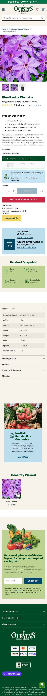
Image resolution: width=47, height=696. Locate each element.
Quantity (5, 186)
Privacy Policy (18, 590)
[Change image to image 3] (22, 87)
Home (4, 29)
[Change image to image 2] (14, 87)
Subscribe (33, 581)
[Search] (42, 18)
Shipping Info (11, 218)
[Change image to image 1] (5, 87)
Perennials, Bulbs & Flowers (19, 29)
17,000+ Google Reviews (29, 2)
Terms (36, 694)
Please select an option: (10, 153)
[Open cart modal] (42, 9)
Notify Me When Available (23, 200)
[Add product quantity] (13, 191)
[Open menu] (3, 9)
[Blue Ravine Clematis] (23, 58)
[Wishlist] (37, 9)
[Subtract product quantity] (4, 191)
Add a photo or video (25, 237)
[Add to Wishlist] (41, 191)
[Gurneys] (23, 9)
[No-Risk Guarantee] (23, 416)
